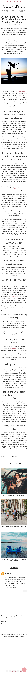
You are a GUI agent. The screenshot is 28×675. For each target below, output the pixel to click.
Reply (25, 591)
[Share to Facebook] (7, 456)
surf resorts (9, 101)
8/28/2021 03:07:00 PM (10, 575)
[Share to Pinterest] (13, 456)
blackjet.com (15, 296)
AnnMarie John (22, 673)
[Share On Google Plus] (16, 456)
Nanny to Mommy (14, 7)
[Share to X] (10, 456)
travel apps (12, 348)
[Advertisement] (14, 655)
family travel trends (19, 91)
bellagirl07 (8, 573)
